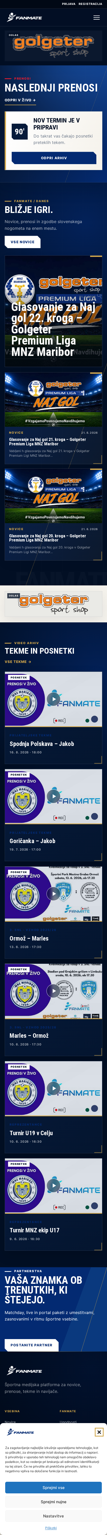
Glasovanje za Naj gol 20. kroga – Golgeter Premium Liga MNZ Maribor (47, 538)
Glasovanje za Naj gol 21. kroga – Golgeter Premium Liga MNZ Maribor (47, 441)
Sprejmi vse (54, 1487)
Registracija (90, 4)
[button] (99, 1432)
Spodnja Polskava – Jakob (42, 743)
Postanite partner (31, 1345)
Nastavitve (53, 1516)
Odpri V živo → (20, 100)
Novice (10, 1422)
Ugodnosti (68, 1422)
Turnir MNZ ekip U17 (34, 1230)
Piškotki (51, 1528)
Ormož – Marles (29, 938)
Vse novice (23, 242)
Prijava (68, 4)
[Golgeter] (53, 603)
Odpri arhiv (54, 158)
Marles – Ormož (29, 1035)
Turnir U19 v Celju (31, 1133)
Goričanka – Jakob (32, 841)
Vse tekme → (18, 662)
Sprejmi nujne (53, 1501)
